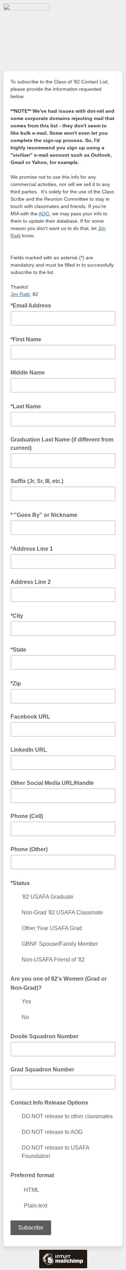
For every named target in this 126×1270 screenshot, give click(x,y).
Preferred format (32, 1175)
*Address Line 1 (33, 548)
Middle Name (27, 373)
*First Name (28, 339)
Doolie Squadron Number (44, 1036)
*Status (22, 882)
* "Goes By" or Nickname (46, 514)
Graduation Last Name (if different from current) (61, 444)
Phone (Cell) (26, 816)
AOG (43, 213)
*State (20, 649)
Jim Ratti (20, 294)
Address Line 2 (30, 582)
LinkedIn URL (28, 750)
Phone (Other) (29, 849)
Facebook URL (30, 717)
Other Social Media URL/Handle (52, 783)
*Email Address (32, 305)
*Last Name (27, 406)
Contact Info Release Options (49, 1103)
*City (18, 615)
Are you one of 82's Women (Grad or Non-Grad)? (58, 983)
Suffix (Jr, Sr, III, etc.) (36, 481)
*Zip (17, 683)
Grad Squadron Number (42, 1069)
